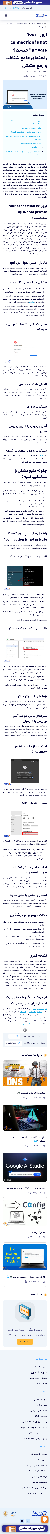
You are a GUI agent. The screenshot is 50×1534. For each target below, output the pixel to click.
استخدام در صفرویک (37, 1471)
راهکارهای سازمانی (38, 1410)
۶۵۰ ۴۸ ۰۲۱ (16, 8)
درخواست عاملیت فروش (36, 1493)
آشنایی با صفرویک (39, 1454)
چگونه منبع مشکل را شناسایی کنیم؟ (26, 132)
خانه (33, 23)
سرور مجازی (42, 1405)
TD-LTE (23, 1011)
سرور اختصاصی (40, 1399)
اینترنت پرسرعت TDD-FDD (35, 1438)
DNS (42, 456)
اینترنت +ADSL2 (40, 1416)
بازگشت (40, 23)
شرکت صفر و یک (40, 1008)
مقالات (9, 23)
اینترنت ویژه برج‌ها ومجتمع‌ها (34, 1427)
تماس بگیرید (26, 1024)
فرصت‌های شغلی (39, 1476)
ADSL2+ (32, 1011)
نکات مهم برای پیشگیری (31, 143)
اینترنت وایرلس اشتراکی (36, 1433)
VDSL (39, 1011)
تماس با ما (42, 1460)
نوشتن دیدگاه (25, 1341)
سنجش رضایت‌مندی (38, 1378)
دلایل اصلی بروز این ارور (31, 128)
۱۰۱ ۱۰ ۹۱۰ (8, 8)
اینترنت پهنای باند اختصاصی (34, 1421)
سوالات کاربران (31, 71)
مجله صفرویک (22, 23)
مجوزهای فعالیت (39, 1482)
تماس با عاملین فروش (37, 1465)
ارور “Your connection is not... (31, 27)
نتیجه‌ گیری (36, 147)
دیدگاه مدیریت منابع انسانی (34, 1487)
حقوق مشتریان (40, 1367)
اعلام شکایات (41, 1383)
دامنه (31, 302)
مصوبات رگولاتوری (39, 1372)
